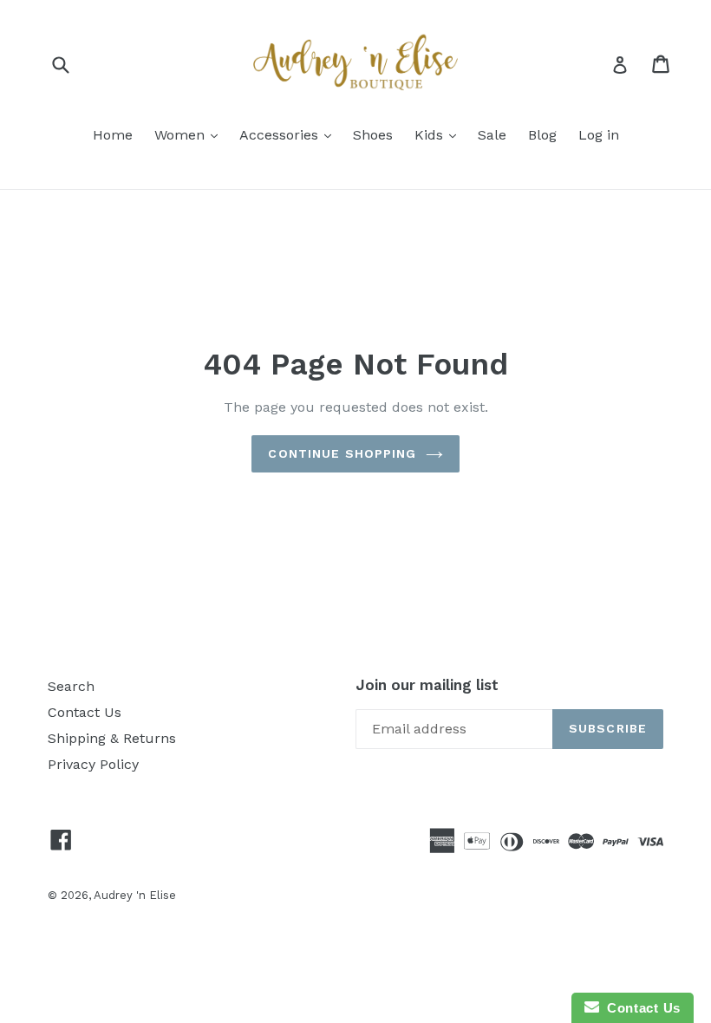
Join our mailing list (427, 685)
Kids (430, 135)
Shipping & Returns (112, 738)
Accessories (281, 135)
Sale (492, 135)
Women (181, 135)
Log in (598, 135)
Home (113, 135)
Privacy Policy (93, 764)
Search (71, 686)
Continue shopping (342, 453)
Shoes (373, 135)
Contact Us (84, 712)
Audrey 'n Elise (135, 895)
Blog (542, 135)
